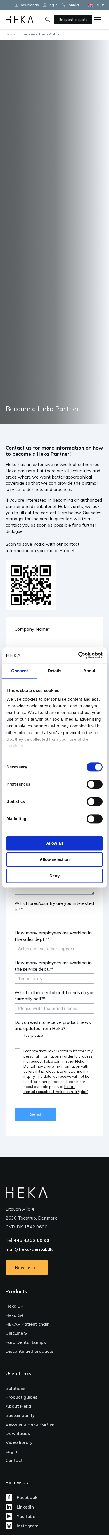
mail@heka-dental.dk (29, 1249)
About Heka (18, 1406)
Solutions (15, 1388)
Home (10, 34)
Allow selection (55, 859)
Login (11, 1451)
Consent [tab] (19, 670)
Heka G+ (15, 1315)
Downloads (18, 1433)
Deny (54, 875)
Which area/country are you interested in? (54, 906)
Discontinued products (29, 1351)
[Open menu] (97, 19)
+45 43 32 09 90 (31, 1240)
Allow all (54, 843)
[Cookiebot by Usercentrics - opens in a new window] (78, 655)
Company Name (31, 629)
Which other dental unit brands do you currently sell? (54, 995)
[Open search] (48, 19)
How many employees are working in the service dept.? (53, 965)
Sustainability (20, 1415)
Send (35, 1114)
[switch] (95, 784)
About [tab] (89, 670)
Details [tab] (54, 670)
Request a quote (73, 19)
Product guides (21, 1397)
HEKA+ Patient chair (27, 1324)
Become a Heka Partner (30, 1424)
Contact (14, 1460)
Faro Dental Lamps (26, 1342)
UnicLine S (16, 1333)
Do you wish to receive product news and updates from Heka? (53, 1025)
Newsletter (26, 1267)
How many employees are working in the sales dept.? (53, 936)
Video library (19, 1442)
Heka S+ (14, 1306)
